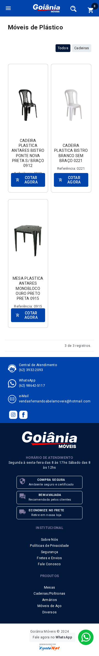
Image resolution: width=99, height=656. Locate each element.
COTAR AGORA (27, 179)
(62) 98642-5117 (32, 386)
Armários (49, 600)
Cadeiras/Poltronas (49, 593)
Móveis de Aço (49, 606)
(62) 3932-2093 (31, 370)
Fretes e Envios (49, 558)
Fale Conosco (49, 564)
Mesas (49, 587)
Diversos (49, 612)
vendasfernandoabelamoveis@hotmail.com (55, 401)
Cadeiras (81, 48)
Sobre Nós (49, 540)
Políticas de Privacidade (49, 546)
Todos (63, 48)
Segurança (49, 552)
